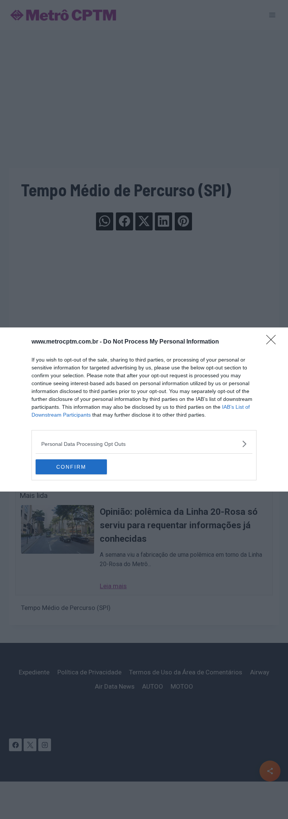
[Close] (273, 342)
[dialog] (144, 409)
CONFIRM (71, 467)
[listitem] (144, 444)
